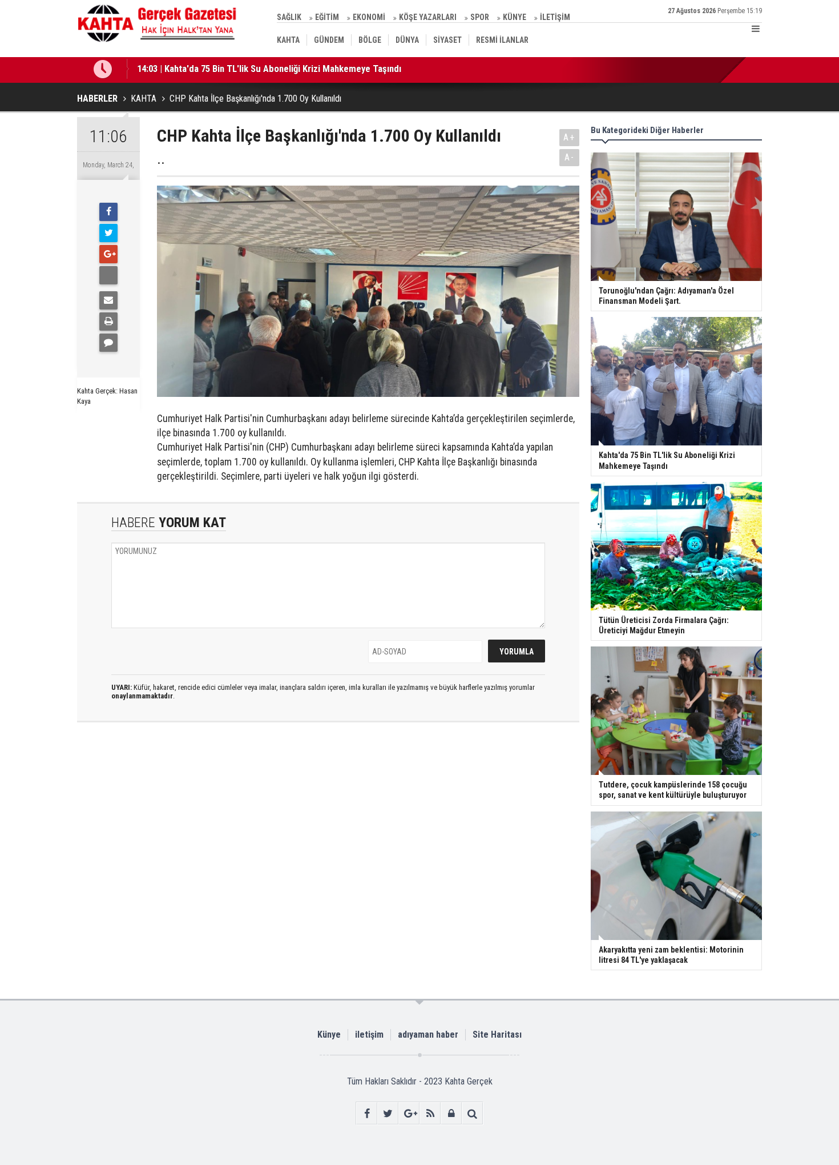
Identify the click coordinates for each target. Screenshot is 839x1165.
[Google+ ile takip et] (409, 1113)
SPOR (479, 17)
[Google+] (108, 254)
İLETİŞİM (555, 17)
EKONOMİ (369, 17)
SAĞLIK (289, 17)
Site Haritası (497, 1034)
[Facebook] (108, 212)
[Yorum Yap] (108, 343)
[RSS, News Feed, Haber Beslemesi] (430, 1113)
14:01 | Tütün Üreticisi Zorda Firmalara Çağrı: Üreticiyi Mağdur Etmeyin (277, 76)
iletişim (369, 1034)
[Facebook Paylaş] (108, 275)
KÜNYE (514, 17)
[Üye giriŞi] (451, 1113)
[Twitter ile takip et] (387, 1113)
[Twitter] (108, 233)
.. (161, 159)
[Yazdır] (108, 321)
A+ (569, 137)
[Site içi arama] (472, 1113)
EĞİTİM (327, 17)
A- (569, 157)
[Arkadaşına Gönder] (108, 300)
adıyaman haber (428, 1034)
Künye (329, 1034)
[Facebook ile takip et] (366, 1113)
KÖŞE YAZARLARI (428, 17)
